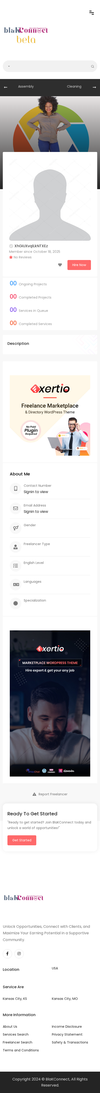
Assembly (26, 86)
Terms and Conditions (21, 1050)
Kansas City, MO (65, 998)
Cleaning (74, 86)
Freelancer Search (17, 1042)
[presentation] (5, 87)
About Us (10, 1026)
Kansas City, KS (15, 998)
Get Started (21, 840)
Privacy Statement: (67, 1034)
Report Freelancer (53, 794)
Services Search (16, 1034)
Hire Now (79, 265)
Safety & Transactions (70, 1042)
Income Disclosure (67, 1026)
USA (55, 968)
